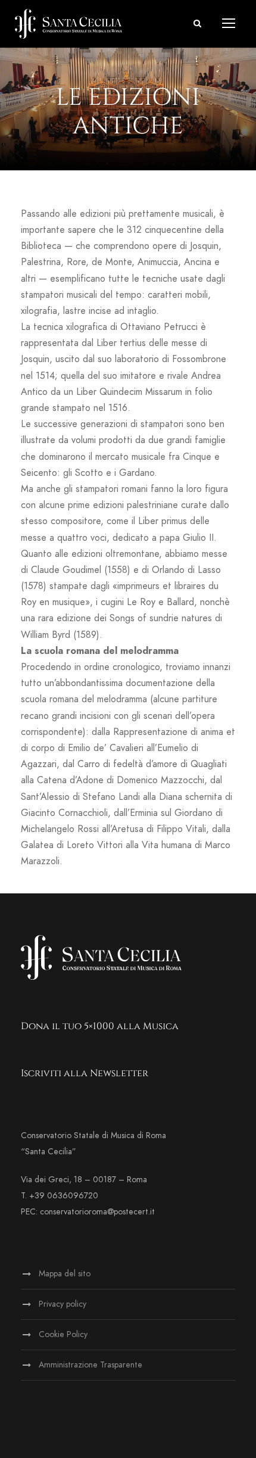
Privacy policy (62, 1304)
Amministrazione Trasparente (90, 1364)
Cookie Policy (63, 1334)
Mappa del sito (64, 1273)
